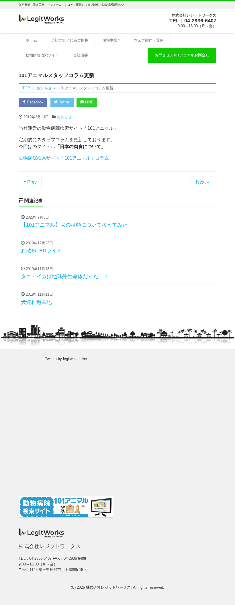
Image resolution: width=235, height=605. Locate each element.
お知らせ (64, 117)
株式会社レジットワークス (108, 587)
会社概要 (80, 55)
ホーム (31, 40)
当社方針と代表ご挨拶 (69, 40)
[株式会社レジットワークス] (41, 18)
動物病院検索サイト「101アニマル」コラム (64, 158)
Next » (202, 182)
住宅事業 (109, 40)
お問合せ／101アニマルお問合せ (182, 55)
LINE (88, 102)
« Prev (30, 182)
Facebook (35, 102)
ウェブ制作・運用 (149, 40)
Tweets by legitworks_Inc (66, 359)
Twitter (64, 102)
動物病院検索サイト (42, 55)
